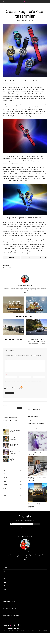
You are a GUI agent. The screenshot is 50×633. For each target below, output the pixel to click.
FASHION (5, 484)
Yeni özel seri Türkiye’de (13, 339)
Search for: (5, 405)
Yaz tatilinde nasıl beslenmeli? (14, 445)
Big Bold (5, 267)
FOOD (4, 488)
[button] (23, 345)
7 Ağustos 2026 (30, 507)
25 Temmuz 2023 (18, 305)
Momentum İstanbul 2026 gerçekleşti (16, 458)
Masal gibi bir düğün (15, 451)
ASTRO (4, 474)
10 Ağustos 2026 (13, 453)
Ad (6, 375)
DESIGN (25, 6)
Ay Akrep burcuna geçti (8, 417)
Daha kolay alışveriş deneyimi (15, 431)
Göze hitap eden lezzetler (8, 420)
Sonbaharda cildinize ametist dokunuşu (37, 452)
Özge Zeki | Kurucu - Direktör (25, 551)
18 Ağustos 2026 (13, 439)
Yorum (6, 359)
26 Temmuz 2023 (30, 20)
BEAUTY (5, 477)
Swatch (10, 267)
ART (4, 470)
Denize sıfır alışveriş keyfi (16, 437)
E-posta (21, 375)
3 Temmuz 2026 (42, 343)
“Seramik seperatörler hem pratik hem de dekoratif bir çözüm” (37, 478)
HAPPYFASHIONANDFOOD (21, 20)
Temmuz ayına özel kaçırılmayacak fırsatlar (36, 340)
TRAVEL (5, 495)
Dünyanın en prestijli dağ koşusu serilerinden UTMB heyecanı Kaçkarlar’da (36, 505)
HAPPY (4, 492)
